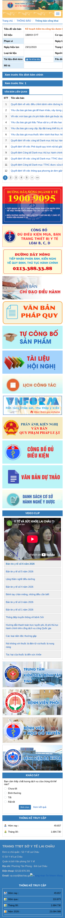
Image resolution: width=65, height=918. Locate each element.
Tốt (9, 797)
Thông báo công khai (46, 20)
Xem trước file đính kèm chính (24, 74)
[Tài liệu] (32, 362)
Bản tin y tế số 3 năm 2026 (19, 602)
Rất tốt (11, 801)
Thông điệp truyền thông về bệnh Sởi (25, 617)
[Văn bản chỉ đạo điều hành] (32, 287)
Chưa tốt (12, 788)
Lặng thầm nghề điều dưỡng (20, 579)
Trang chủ (7, 20)
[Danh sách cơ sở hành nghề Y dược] (32, 507)
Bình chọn (25, 807)
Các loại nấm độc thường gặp (21, 636)
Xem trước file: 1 (15, 83)
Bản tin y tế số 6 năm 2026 (20, 563)
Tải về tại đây (34, 59)
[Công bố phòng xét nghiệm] (32, 452)
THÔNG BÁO (24, 20)
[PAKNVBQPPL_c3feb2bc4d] (32, 428)
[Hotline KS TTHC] (32, 262)
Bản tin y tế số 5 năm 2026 (19, 571)
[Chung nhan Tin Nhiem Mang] (46, 875)
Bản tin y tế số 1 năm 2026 (19, 609)
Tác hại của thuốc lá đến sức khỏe (23, 654)
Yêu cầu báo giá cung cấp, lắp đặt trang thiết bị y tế (37, 128)
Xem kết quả (39, 807)
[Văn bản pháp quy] (32, 312)
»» (37, 177)
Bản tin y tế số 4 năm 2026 (19, 586)
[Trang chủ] (32, 4)
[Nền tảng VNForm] (32, 405)
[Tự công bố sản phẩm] (32, 337)
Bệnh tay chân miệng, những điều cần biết (27, 594)
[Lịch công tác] (32, 384)
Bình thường (14, 793)
